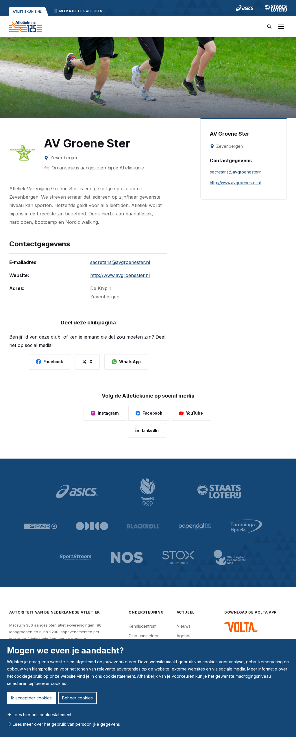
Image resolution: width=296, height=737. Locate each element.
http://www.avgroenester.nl (120, 275)
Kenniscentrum (142, 626)
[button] (281, 26)
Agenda (184, 635)
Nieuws (183, 626)
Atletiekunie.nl (27, 11)
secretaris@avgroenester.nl (120, 262)
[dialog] (148, 688)
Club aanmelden (144, 635)
